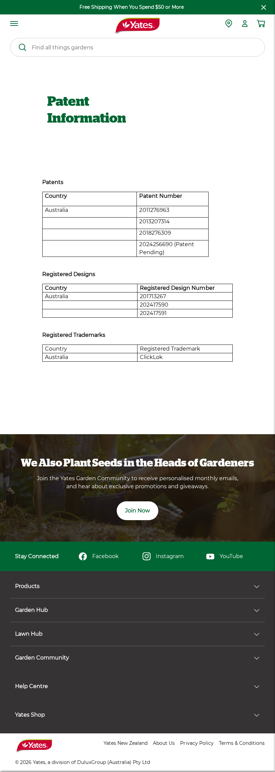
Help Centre (31, 686)
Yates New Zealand (126, 743)
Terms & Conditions (242, 743)
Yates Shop (30, 715)
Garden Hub (31, 610)
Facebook (105, 556)
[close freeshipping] (264, 7)
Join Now (137, 510)
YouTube (231, 556)
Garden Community (42, 657)
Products (27, 586)
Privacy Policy (196, 743)
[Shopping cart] (261, 23)
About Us (164, 743)
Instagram (170, 556)
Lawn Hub (29, 634)
